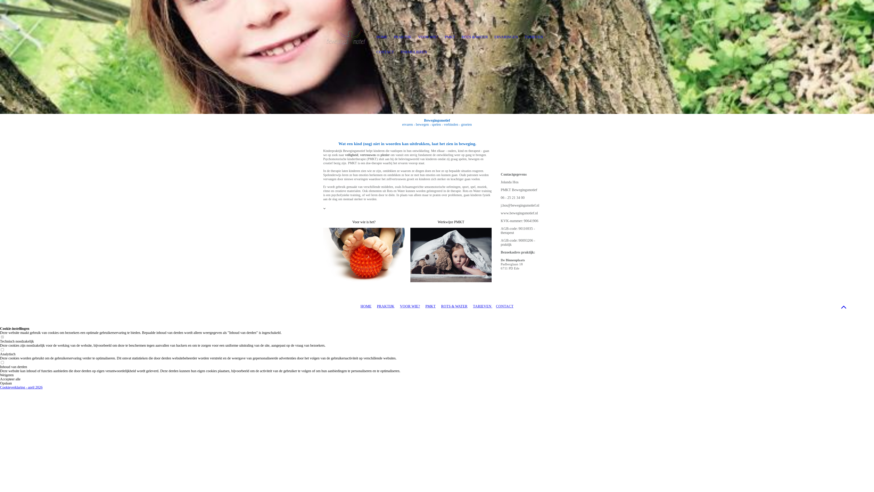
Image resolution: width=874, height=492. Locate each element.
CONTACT (504, 306)
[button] (843, 307)
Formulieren (414, 52)
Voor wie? (428, 37)
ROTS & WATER (454, 306)
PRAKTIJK (385, 306)
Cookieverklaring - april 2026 (21, 387)
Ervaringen (506, 37)
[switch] (2, 337)
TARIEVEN (482, 306)
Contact (385, 52)
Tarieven (534, 37)
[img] (347, 38)
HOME (366, 306)
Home (381, 37)
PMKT (430, 306)
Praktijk (403, 37)
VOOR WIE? (410, 306)
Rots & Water (475, 37)
